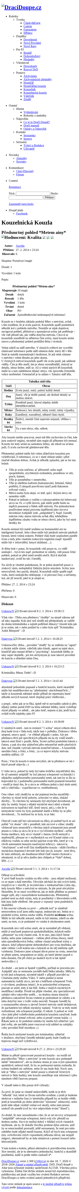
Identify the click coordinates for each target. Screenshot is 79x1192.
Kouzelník (30, 89)
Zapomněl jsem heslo (21, 204)
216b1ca (40, 1161)
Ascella (20, 245)
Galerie (28, 26)
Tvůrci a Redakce (34, 145)
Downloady (30, 66)
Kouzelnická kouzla (35, 92)
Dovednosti (30, 39)
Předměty (29, 59)
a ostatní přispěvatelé (36, 1164)
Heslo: (54, 193)
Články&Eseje (32, 23)
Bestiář (28, 52)
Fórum (20, 174)
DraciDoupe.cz (10, 1161)
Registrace (15, 187)
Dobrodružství (32, 56)
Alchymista (30, 76)
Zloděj (27, 99)
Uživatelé (29, 148)
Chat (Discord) (24, 171)
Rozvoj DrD (31, 69)
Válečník (29, 96)
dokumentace (24, 1187)
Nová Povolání (32, 42)
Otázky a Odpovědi (35, 128)
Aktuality (21, 158)
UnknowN (7, 611)
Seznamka (29, 135)
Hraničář (29, 82)
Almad (19, 1164)
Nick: (12, 193)
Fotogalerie (30, 29)
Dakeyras (6, 638)
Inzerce (28, 138)
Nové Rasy (30, 46)
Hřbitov (28, 32)
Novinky (21, 161)
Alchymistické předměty (38, 79)
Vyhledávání (31, 112)
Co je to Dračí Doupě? (37, 122)
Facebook (22, 213)
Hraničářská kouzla (35, 86)
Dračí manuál (31, 125)
